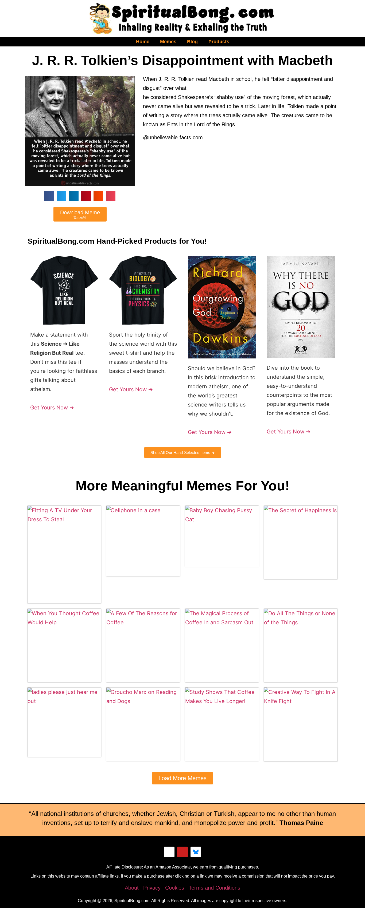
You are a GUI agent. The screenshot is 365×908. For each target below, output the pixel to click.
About (132, 888)
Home (142, 41)
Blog (192, 41)
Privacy (152, 888)
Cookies (174, 888)
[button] (49, 196)
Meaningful (147, 485)
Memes (168, 41)
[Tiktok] (169, 852)
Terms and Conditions (214, 888)
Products (218, 41)
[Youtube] (182, 852)
